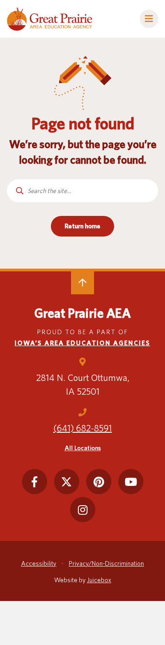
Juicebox (99, 580)
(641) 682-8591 (82, 428)
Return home (82, 226)
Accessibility (38, 563)
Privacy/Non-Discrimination (106, 563)
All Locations (83, 448)
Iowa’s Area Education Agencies (82, 343)
